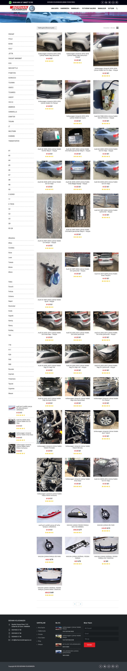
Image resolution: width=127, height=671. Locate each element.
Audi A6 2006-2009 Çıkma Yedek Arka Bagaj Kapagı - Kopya (77, 183)
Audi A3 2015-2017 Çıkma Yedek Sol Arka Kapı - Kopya (49, 333)
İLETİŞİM (111, 8)
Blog (39, 641)
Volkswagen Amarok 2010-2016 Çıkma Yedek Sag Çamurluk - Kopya (77, 55)
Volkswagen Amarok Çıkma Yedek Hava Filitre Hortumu (49, 494)
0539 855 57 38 (16, 630)
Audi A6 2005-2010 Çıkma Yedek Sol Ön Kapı (49, 183)
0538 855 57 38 (16, 636)
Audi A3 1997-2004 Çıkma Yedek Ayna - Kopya (49, 300)
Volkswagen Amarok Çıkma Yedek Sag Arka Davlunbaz (77, 399)
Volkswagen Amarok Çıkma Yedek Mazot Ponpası (49, 447)
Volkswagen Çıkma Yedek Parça (72, 628)
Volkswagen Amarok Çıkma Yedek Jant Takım (106, 432)
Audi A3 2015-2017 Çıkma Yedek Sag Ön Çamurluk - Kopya (106, 366)
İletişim (40, 644)
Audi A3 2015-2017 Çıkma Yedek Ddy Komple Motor (49, 399)
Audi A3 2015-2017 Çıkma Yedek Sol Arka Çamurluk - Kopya (106, 333)
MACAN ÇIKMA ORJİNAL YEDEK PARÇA (77, 557)
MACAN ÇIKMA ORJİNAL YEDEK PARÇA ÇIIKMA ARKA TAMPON (49, 588)
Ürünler (68, 17)
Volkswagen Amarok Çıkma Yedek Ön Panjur (106, 399)
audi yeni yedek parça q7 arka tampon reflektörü (49, 526)
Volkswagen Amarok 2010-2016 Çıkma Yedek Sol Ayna (77, 117)
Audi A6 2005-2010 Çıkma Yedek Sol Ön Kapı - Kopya (105, 150)
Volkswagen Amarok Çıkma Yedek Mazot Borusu (77, 447)
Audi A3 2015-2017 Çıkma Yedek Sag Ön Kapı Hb (49, 366)
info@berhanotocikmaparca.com (21, 640)
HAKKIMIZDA (65, 8)
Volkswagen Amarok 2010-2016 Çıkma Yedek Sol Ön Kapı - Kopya (106, 69)
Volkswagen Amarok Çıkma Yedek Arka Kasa (77, 480)
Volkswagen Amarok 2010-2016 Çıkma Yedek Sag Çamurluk (49, 54)
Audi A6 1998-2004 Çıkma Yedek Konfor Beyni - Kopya (49, 150)
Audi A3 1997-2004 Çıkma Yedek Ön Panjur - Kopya (49, 241)
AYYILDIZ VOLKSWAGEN (71, 644)
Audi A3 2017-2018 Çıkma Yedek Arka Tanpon (106, 274)
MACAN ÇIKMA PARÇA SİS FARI (49, 556)
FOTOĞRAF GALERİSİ (89, 8)
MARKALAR (75, 8)
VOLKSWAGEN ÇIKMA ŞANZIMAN (70, 652)
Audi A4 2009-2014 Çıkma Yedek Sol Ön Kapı (105, 480)
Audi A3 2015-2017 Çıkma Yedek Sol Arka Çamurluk (77, 333)
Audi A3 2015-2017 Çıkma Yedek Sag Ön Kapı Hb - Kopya (77, 366)
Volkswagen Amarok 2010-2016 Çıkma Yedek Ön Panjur (49, 102)
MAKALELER (102, 8)
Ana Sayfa (59, 17)
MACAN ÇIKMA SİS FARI (105, 525)
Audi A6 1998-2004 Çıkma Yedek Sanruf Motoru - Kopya (105, 117)
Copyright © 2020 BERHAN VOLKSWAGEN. (21, 666)
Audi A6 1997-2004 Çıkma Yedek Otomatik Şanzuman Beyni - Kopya (77, 150)
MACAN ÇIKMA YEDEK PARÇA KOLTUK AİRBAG (78, 526)
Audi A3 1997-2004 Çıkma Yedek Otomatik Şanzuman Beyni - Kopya (77, 230)
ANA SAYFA (54, 8)
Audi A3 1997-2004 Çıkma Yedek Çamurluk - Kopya (105, 211)
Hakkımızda (42, 631)
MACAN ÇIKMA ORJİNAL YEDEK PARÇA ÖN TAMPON (105, 557)
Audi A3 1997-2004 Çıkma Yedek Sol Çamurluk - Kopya (77, 270)
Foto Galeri (41, 637)
